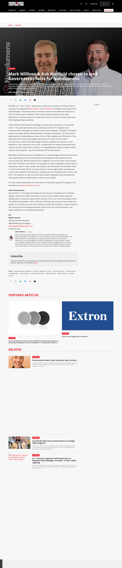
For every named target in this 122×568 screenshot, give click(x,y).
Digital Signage (39, 271)
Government (13, 274)
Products (12, 10)
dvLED (49, 271)
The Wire (41, 10)
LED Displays (24, 274)
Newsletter (94, 4)
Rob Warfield (48, 109)
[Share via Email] (34, 100)
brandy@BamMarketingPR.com (21, 226)
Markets (22, 10)
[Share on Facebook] (15, 100)
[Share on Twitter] (11, 100)
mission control (37, 274)
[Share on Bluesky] (25, 100)
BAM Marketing (14, 92)
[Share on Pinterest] (30, 100)
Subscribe (105, 4)
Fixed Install (71, 271)
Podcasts (62, 10)
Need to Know (75, 10)
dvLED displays (58, 271)
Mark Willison (33, 109)
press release (62, 274)
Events (86, 10)
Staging (32, 10)
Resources (52, 10)
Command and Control (22, 271)
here (35, 263)
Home (10, 25)
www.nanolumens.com (30, 185)
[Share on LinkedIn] (20, 100)
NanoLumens (50, 274)
